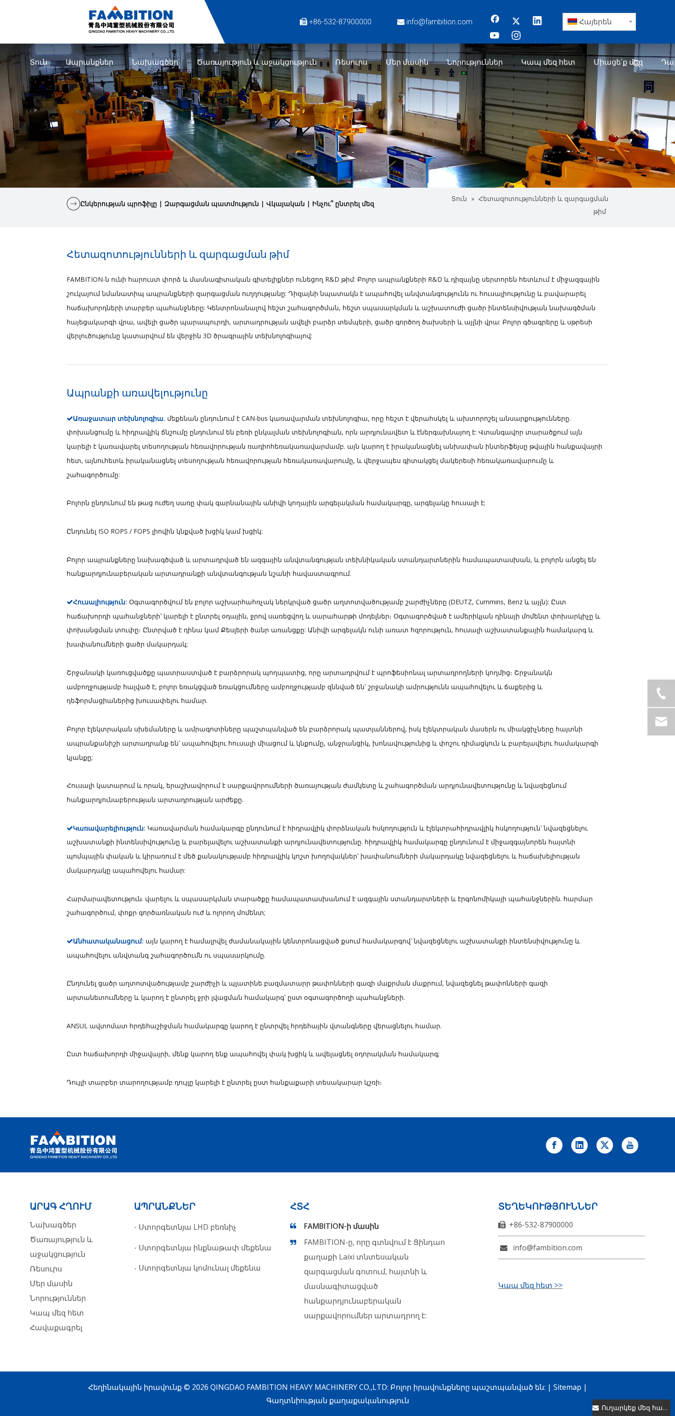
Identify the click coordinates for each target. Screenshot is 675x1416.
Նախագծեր (53, 1225)
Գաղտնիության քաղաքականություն (337, 1400)
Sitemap (567, 1387)
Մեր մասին (51, 1283)
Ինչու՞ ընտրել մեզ (343, 203)
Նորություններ (58, 1298)
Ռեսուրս (46, 1269)
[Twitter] (516, 21)
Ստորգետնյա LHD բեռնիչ (187, 1227)
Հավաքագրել (56, 1327)
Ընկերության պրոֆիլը (118, 203)
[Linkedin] (537, 21)
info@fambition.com (439, 21)
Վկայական (286, 203)
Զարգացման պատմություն (212, 203)
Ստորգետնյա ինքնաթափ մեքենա (205, 1248)
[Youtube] (495, 36)
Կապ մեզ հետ (57, 1313)
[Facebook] (495, 21)
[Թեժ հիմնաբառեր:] (637, 64)
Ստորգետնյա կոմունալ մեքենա (200, 1268)
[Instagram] (516, 36)
